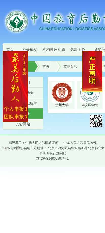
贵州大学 (62, 105)
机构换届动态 (53, 49)
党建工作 (77, 49)
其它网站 (23, 124)
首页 (10, 49)
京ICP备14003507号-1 (52, 158)
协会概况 (29, 49)
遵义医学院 (90, 105)
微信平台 (96, 121)
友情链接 (70, 66)
